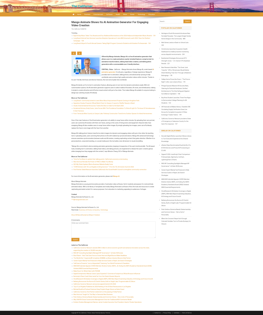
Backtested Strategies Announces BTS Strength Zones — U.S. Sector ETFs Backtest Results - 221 (175, 60)
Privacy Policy (167, 313)
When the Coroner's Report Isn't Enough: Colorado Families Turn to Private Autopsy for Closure (176, 221)
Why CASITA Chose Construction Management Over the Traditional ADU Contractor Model (102, 299)
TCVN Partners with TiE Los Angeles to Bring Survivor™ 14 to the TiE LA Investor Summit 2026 (103, 167)
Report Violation (95, 215)
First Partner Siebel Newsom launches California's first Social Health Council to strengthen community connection (109, 169)
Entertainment (98, 14)
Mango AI (116, 176)
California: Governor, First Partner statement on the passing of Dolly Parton (97, 292)
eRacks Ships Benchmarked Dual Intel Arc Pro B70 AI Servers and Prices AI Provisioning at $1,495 (176, 147)
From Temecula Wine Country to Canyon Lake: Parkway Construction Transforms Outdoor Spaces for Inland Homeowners (112, 113)
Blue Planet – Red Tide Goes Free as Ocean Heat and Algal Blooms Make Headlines (100, 255)
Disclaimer (85, 215)
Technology (141, 14)
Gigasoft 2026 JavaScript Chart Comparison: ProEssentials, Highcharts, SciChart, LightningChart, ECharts (175, 156)
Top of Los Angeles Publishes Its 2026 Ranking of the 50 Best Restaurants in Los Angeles (102, 286)
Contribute (176, 313)
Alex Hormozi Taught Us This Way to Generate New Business (93, 294)
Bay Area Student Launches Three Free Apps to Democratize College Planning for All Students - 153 (176, 100)
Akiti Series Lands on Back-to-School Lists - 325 (175, 44)
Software (109, 14)
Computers (96, 210)
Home (79, 14)
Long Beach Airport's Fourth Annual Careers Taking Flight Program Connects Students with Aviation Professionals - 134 (112, 43)
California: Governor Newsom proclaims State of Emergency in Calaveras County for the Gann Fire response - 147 (176, 121)
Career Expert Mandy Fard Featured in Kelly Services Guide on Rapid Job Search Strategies (102, 260)
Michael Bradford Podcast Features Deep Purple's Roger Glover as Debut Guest (98, 289)
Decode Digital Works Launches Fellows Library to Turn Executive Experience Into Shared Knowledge (176, 138)
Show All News (76, 215)
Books (132, 14)
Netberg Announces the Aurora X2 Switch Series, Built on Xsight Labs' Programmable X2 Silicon (104, 281)
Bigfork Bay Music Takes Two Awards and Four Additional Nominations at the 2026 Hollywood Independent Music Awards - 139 (114, 35)
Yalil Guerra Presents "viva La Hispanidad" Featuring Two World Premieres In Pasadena (101, 263)
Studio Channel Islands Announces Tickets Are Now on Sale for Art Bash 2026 (98, 106)
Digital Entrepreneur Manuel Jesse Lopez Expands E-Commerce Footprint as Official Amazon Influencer (106, 273)
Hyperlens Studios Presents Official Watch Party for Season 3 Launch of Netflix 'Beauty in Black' (104, 103)
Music (125, 14)
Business (87, 14)
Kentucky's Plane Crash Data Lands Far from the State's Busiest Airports (96, 276)
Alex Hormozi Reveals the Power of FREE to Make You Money (93, 162)
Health (118, 14)
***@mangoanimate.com (79, 199)
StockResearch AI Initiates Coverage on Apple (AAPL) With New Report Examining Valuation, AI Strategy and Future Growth (113, 279)
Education (151, 14)
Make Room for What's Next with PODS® (86, 271)
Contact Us (157, 313)
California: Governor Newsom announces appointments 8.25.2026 (94, 284)
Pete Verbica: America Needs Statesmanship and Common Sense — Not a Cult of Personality (103, 297)
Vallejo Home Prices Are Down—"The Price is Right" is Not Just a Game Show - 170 (175, 80)
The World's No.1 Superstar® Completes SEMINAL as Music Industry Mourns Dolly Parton (102, 258)
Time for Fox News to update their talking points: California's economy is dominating (100, 159)
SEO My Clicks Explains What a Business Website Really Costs (93, 164)
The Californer (82, 6)
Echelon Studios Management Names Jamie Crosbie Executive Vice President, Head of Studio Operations (107, 302)
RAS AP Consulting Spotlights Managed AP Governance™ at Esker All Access (98, 253)
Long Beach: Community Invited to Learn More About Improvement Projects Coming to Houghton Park (106, 100)
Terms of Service (187, 313)
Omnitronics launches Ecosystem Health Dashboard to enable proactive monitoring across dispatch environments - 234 (175, 51)
